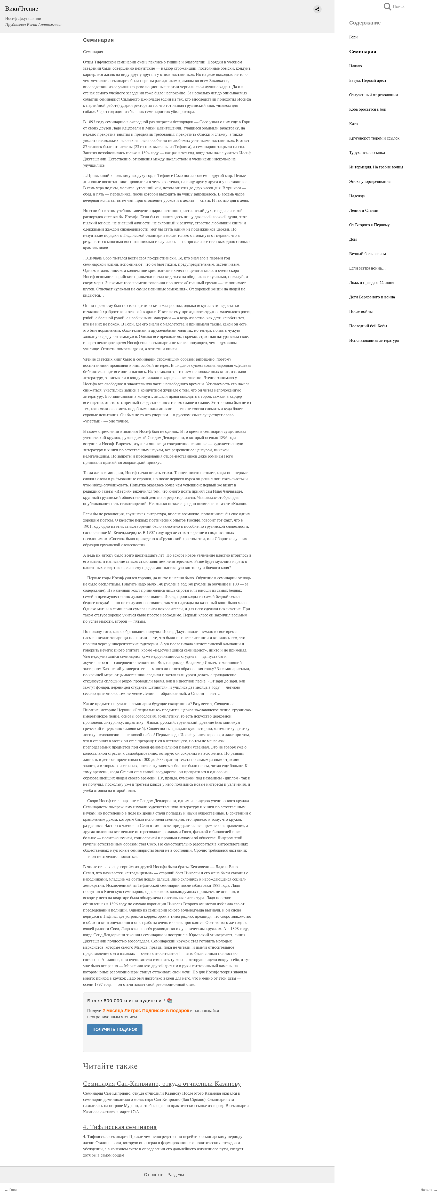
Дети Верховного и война (372, 296)
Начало (355, 65)
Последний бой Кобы (368, 325)
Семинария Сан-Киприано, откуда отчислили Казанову (162, 1083)
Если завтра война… (367, 268)
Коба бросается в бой (367, 109)
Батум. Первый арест (367, 80)
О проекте (153, 1175)
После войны (361, 311)
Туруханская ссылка (367, 152)
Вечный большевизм (367, 253)
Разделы (176, 1175)
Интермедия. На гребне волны (376, 166)
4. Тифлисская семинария (120, 1126)
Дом (353, 239)
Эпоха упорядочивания (370, 181)
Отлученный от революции (373, 94)
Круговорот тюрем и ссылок (374, 138)
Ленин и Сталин (363, 210)
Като (353, 123)
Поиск (393, 6)
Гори (353, 36)
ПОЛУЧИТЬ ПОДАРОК (114, 1029)
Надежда (357, 195)
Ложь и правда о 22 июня (371, 282)
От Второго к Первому (369, 224)
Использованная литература (374, 340)
